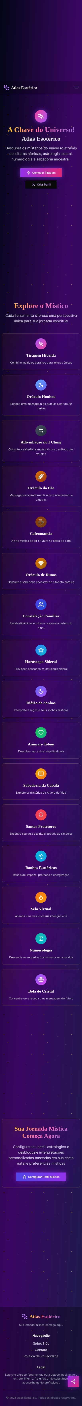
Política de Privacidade (41, 1356)
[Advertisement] (41, 40)
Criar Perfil (44, 184)
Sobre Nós (41, 1343)
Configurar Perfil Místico (44, 1176)
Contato (41, 1350)
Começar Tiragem (44, 172)
